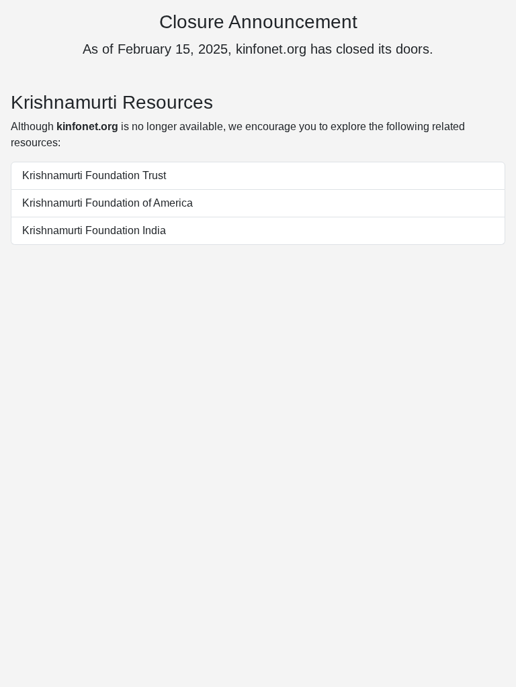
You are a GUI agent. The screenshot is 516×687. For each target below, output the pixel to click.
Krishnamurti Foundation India (94, 230)
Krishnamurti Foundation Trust (94, 175)
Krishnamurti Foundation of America (107, 203)
